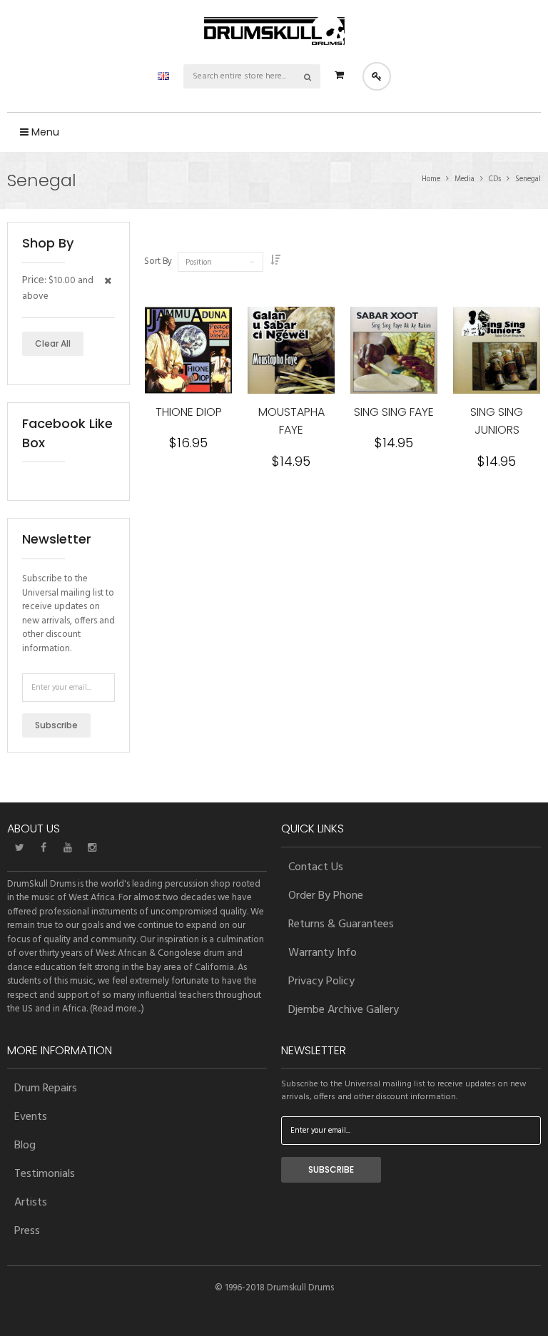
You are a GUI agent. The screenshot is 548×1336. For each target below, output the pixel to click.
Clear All (53, 343)
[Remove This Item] (107, 281)
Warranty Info (322, 953)
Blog (25, 1145)
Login (376, 76)
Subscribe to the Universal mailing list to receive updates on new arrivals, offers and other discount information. (68, 613)
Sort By (158, 262)
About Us (33, 828)
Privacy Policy (321, 981)
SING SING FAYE (394, 412)
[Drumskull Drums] (274, 31)
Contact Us (315, 867)
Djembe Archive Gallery (343, 1010)
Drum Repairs (45, 1088)
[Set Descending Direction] (275, 261)
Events (30, 1117)
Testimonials (44, 1174)
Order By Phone (325, 896)
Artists (30, 1202)
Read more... (117, 1008)
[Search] (308, 76)
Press (27, 1231)
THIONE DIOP (189, 412)
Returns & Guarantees (341, 924)
